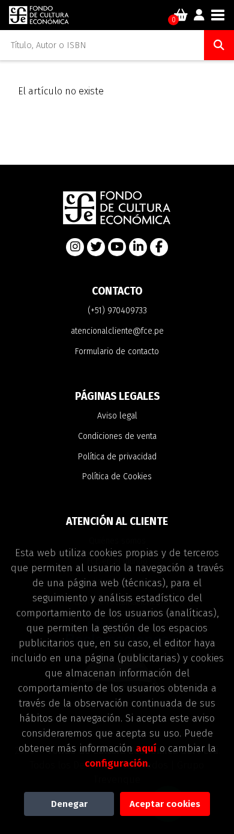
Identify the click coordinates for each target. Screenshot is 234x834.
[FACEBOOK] (159, 247)
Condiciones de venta (117, 436)
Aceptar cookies (165, 804)
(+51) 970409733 (117, 310)
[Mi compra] (181, 15)
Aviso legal (117, 416)
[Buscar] (219, 45)
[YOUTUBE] (117, 247)
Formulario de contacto (117, 351)
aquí (146, 748)
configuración (116, 763)
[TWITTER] (96, 247)
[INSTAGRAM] (75, 247)
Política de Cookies (117, 476)
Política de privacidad (117, 457)
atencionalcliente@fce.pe (117, 331)
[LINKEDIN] (138, 247)
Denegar (69, 804)
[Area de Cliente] (199, 15)
